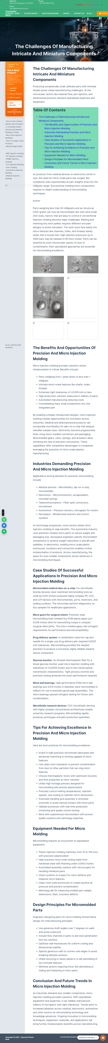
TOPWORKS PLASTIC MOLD (10, 13)
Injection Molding (50, 13)
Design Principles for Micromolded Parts (66, 159)
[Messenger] (4, 525)
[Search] (102, 5)
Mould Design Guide (14, 146)
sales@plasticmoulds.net (19, 9)
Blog (89, 13)
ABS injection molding (15, 153)
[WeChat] (4, 531)
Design (66, 13)
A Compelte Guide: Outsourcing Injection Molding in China (13, 129)
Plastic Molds (30, 13)
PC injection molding (14, 156)
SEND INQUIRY (14, 104)
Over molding (11, 167)
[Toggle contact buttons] (3, 512)
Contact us (79, 13)
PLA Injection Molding (15, 164)
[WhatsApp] (4, 519)
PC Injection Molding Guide (71, 1037)
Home (17, 13)
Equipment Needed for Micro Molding (65, 155)
